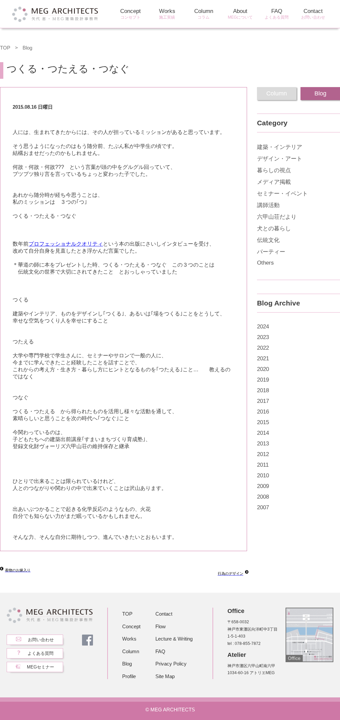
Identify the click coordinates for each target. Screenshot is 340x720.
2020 (263, 369)
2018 (263, 390)
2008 (263, 497)
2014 (263, 433)
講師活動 (268, 205)
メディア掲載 (274, 182)
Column (203, 14)
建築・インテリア (279, 147)
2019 (263, 380)
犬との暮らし (274, 228)
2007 (263, 507)
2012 (263, 454)
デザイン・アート (279, 159)
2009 (263, 486)
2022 (263, 348)
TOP (5, 48)
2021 (263, 358)
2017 (263, 401)
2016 (263, 412)
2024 (263, 326)
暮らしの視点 (274, 170)
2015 (263, 422)
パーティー (271, 252)
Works (167, 14)
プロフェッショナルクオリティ (66, 244)
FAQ (277, 14)
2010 (263, 475)
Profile (129, 676)
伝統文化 (268, 240)
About (240, 14)
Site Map (165, 676)
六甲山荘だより (277, 217)
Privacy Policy (171, 663)
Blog (27, 48)
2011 (263, 465)
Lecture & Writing (174, 639)
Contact (313, 14)
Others (265, 263)
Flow (160, 626)
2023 (263, 337)
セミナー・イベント (282, 193)
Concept (130, 14)
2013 (263, 443)
